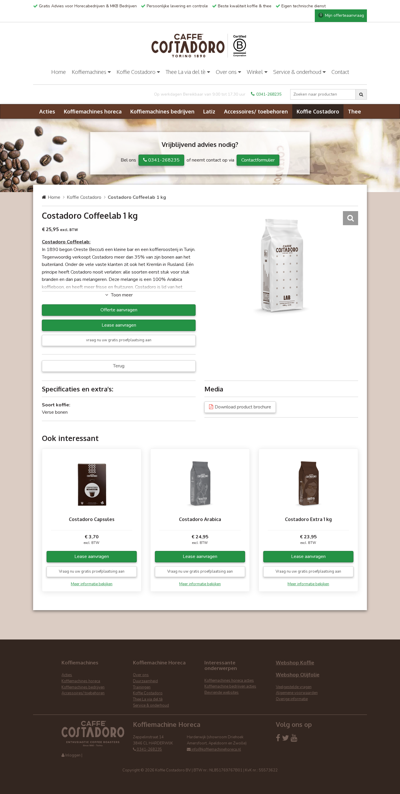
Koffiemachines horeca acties (229, 680)
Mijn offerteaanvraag (342, 15)
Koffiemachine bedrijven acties (230, 686)
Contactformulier (258, 160)
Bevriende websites (221, 692)
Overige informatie (292, 699)
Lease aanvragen (119, 325)
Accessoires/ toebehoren (256, 111)
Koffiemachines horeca (93, 111)
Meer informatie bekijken (91, 584)
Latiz (209, 111)
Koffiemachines (89, 72)
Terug (118, 366)
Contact (340, 72)
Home (58, 72)
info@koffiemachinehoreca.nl (216, 749)
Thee (354, 111)
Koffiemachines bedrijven (162, 111)
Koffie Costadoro (136, 72)
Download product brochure (243, 407)
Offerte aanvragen (118, 310)
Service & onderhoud (297, 72)
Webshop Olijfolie (297, 674)
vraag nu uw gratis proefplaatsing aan (118, 340)
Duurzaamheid (145, 681)
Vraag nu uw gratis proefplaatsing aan (91, 571)
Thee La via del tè (186, 72)
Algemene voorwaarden (297, 692)
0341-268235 (268, 94)
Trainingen (142, 687)
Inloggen (73, 755)
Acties (47, 111)
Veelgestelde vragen (294, 687)
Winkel (255, 72)
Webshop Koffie (295, 662)
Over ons (226, 72)
